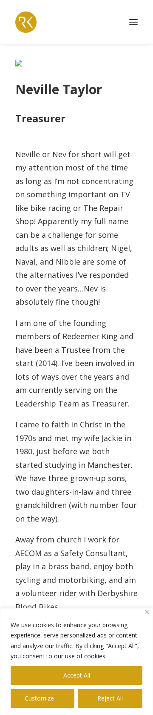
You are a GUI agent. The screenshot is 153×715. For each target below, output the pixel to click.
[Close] (147, 612)
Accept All (76, 675)
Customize (39, 698)
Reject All (110, 698)
